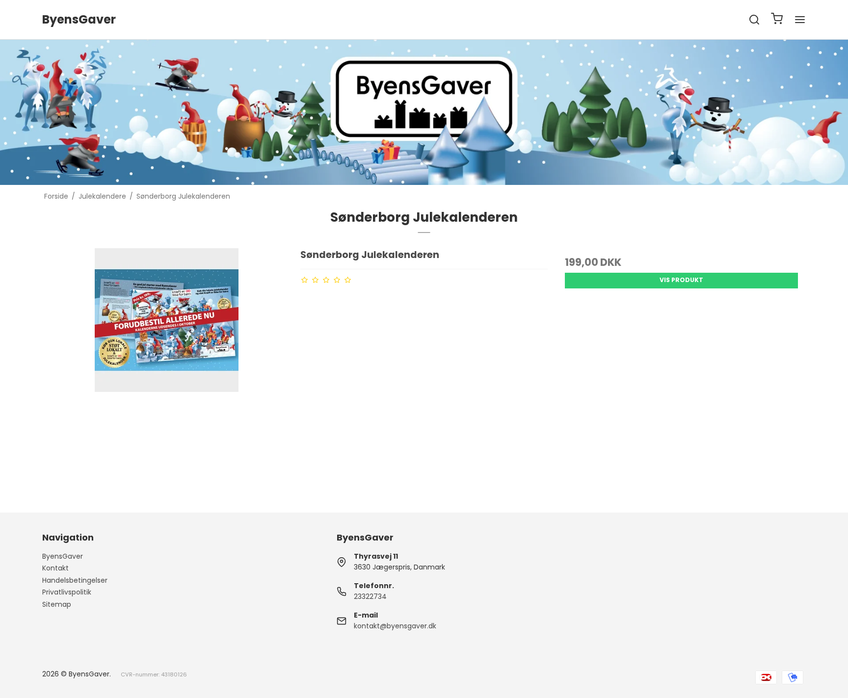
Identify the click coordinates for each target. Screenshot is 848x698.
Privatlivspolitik (66, 592)
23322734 (370, 596)
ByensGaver (62, 556)
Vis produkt (681, 280)
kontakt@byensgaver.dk (395, 626)
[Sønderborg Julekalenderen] (166, 371)
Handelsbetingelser (74, 580)
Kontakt (55, 568)
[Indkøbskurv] (777, 20)
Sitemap (56, 604)
